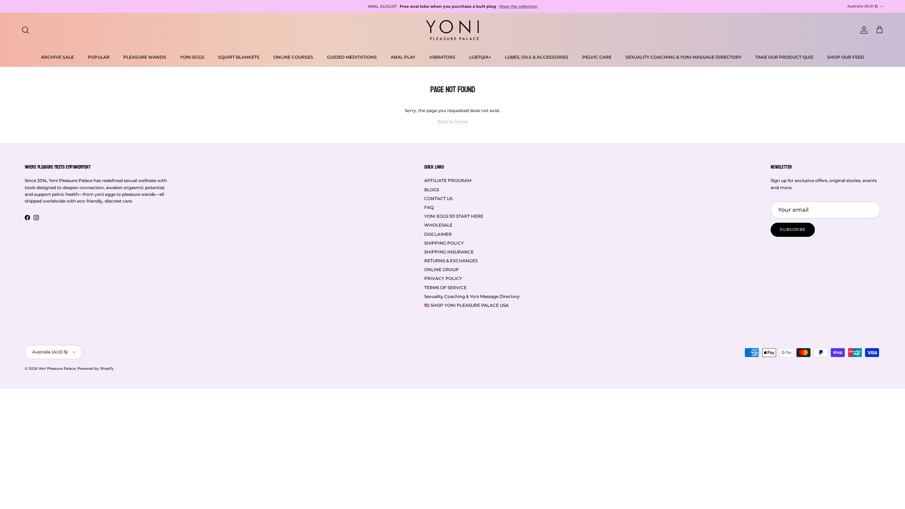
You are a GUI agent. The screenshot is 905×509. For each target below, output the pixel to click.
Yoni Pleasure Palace (57, 368)
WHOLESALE (438, 225)
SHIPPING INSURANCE (449, 252)
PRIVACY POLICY (443, 278)
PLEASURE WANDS (144, 57)
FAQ (429, 207)
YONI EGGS (192, 57)
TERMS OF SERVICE (445, 287)
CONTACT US (438, 198)
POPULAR (99, 57)
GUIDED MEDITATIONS (352, 57)
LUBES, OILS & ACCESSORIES (536, 57)
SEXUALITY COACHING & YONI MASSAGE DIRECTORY (683, 57)
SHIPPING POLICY (444, 243)
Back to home (453, 121)
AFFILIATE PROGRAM (447, 180)
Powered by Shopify (95, 368)
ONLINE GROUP (441, 269)
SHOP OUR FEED (845, 57)
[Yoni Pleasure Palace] (452, 30)
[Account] (862, 30)
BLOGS (431, 189)
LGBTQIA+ (480, 57)
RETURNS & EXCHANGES (451, 260)
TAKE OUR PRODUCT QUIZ (784, 57)
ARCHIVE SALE (57, 57)
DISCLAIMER (438, 234)
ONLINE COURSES (293, 57)
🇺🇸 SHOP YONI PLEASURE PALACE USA (466, 305)
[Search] (25, 30)
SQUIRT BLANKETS (238, 57)
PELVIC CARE (597, 57)
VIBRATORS (442, 57)
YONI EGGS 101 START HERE (453, 216)
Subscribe (793, 229)
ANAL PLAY (403, 57)
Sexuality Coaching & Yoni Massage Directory (472, 296)
